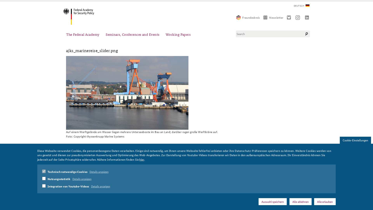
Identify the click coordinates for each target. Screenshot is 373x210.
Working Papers (178, 34)
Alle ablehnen (300, 202)
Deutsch (299, 6)
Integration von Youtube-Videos (68, 186)
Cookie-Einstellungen (355, 140)
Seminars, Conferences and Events (132, 34)
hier (141, 159)
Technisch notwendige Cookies (68, 172)
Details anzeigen (99, 172)
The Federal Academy (82, 34)
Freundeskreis (251, 17)
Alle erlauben (325, 202)
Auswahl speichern (272, 202)
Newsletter (276, 17)
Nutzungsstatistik (59, 179)
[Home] (80, 17)
